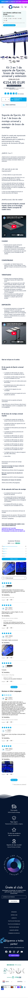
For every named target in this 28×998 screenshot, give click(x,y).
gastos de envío (10, 88)
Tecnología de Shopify (17, 985)
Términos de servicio (14, 933)
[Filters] (3, 578)
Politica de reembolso (14, 924)
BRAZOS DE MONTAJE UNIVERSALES (12, 529)
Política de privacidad (14, 921)
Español (19, 981)
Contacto (14, 918)
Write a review (14, 559)
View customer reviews (9, 25)
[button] (2, 7)
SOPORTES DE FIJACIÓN (9, 528)
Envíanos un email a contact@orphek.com (14, 947)
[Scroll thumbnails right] (24, 568)
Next (26, 41)
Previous (1, 41)
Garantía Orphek (14, 930)
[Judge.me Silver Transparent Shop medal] (13, 971)
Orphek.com (14, 915)
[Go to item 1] (8, 568)
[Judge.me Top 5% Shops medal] (19, 971)
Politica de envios (14, 927)
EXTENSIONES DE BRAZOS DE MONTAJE (13, 531)
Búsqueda (14, 911)
